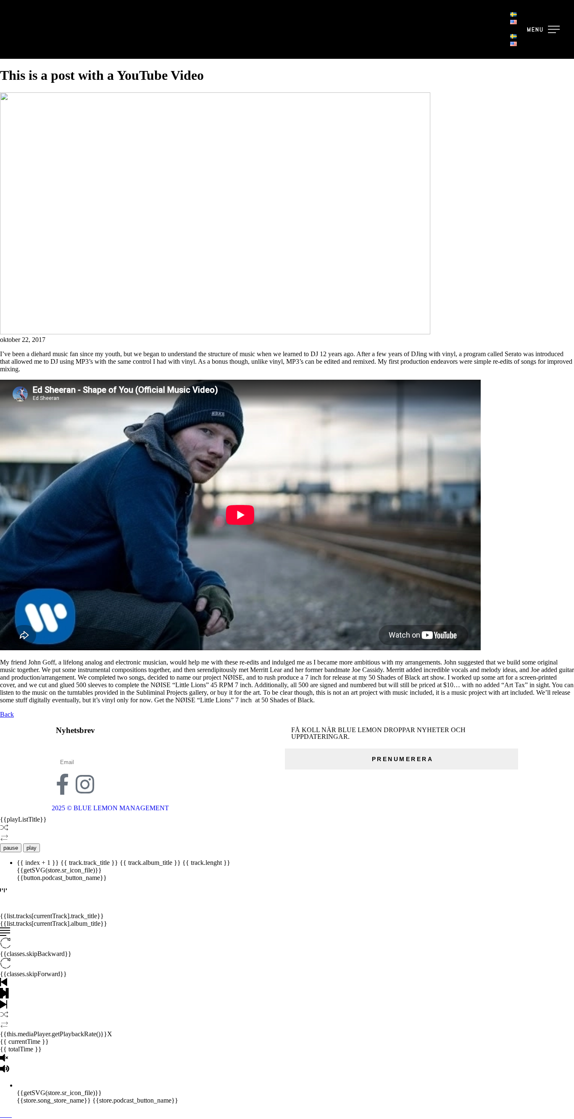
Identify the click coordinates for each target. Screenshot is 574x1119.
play (31, 848)
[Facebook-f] (62, 784)
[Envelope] (107, 784)
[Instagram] (84, 784)
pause (10, 848)
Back (7, 714)
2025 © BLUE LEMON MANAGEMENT (110, 808)
